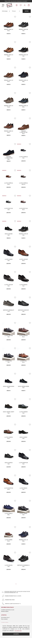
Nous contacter (4, 619)
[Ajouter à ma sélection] (15, 17)
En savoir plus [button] (18, 630)
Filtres (27, 11)
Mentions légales (4, 611)
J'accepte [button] (16, 634)
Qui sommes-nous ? (5, 617)
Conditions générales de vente (7, 609)
